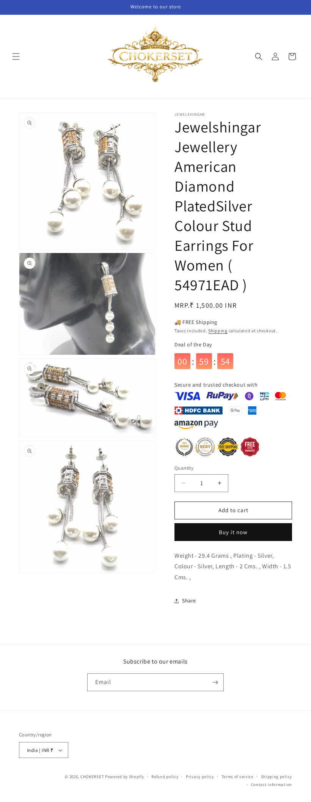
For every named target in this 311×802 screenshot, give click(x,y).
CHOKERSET (92, 776)
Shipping (218, 330)
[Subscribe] (215, 682)
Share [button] (189, 600)
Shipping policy (276, 776)
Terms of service (237, 776)
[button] (16, 56)
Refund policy (164, 776)
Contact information (271, 784)
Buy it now (233, 532)
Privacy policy (200, 776)
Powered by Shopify (124, 776)
